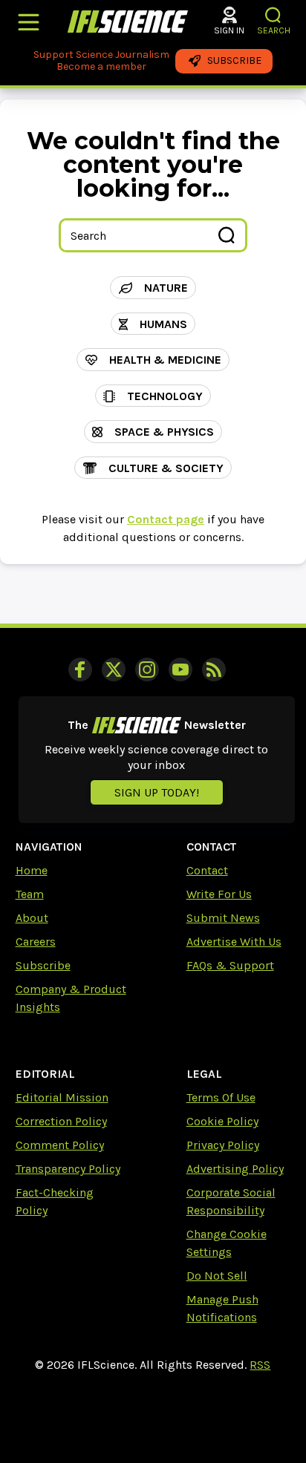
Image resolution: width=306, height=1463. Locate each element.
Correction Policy (61, 1121)
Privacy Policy (222, 1145)
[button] (273, 15)
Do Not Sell (216, 1276)
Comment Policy (60, 1145)
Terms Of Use (220, 1097)
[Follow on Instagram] (147, 669)
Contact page (165, 519)
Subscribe (43, 965)
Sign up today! (156, 792)
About (32, 918)
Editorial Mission (62, 1097)
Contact (207, 870)
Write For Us (219, 894)
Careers (36, 942)
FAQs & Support (230, 965)
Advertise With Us (233, 942)
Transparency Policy (68, 1169)
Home (32, 870)
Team (30, 894)
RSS (260, 1365)
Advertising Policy (235, 1169)
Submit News (223, 918)
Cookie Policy (222, 1121)
